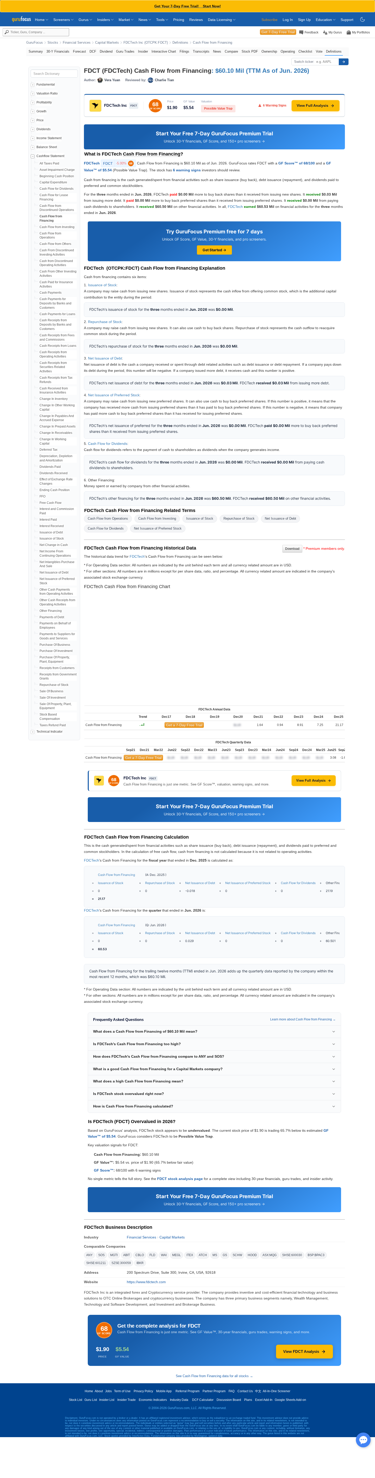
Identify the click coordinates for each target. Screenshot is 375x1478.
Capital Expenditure (53, 182)
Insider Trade (126, 1400)
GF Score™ (104, 1170)
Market (125, 20)
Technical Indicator (49, 731)
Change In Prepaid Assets (58, 426)
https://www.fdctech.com (146, 1282)
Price (40, 120)
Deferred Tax (48, 449)
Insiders (104, 20)
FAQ (231, 1391)
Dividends (43, 129)
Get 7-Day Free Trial (278, 32)
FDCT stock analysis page (180, 1179)
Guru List (90, 1400)
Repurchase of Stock (54, 685)
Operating (288, 51)
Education (324, 20)
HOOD (252, 1255)
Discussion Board (229, 1400)
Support (347, 20)
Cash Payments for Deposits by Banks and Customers (55, 303)
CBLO (139, 1255)
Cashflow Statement (50, 156)
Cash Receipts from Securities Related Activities (53, 367)
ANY (89, 1255)
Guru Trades (125, 51)
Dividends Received (54, 473)
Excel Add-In (263, 1400)
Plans (248, 1400)
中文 (258, 1391)
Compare (231, 51)
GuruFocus (34, 42)
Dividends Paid (50, 467)
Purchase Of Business (55, 645)
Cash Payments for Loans (57, 314)
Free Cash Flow (50, 503)
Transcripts (201, 51)
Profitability (44, 102)
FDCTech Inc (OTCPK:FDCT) (145, 42)
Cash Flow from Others (55, 244)
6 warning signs (187, 170)
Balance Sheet (46, 147)
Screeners (62, 20)
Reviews (196, 20)
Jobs (108, 1391)
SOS (101, 1255)
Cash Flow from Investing (57, 227)
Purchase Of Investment (56, 651)
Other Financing (51, 611)
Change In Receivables (56, 433)
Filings (184, 51)
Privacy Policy (143, 1391)
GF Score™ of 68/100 (296, 163)
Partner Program (214, 1391)
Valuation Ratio (47, 93)
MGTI (114, 1255)
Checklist (305, 51)
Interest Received (52, 526)
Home (40, 20)
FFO (42, 496)
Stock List (75, 1400)
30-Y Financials (57, 51)
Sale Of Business (51, 691)
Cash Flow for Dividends (56, 188)
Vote (319, 51)
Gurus (84, 20)
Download (292, 549)
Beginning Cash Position (57, 176)
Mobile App (164, 1391)
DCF (93, 51)
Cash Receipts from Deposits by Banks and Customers (55, 324)
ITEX (189, 1255)
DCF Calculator (203, 1400)
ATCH (203, 1255)
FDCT (117, 163)
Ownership (269, 51)
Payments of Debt (52, 617)
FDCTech (92, 163)
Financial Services (77, 42)
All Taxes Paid (49, 163)
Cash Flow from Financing (212, 42)
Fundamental (45, 84)
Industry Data (179, 1400)
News (143, 20)
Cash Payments (50, 292)
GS (225, 1255)
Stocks (52, 42)
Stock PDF (250, 51)
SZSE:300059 (121, 1263)
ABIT (126, 1255)
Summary (36, 51)
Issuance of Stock (52, 538)
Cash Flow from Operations (108, 518)
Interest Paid (48, 519)
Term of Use (122, 1391)
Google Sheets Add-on (290, 1400)
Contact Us (245, 1391)
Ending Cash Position (55, 490)
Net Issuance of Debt (54, 572)
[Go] (343, 61)
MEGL (176, 1255)
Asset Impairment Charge (57, 170)
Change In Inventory (54, 399)
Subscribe (269, 20)
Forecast (79, 51)
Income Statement (48, 138)
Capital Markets (107, 42)
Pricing (178, 20)
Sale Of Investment (53, 697)
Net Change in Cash (54, 545)
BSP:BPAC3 (316, 1255)
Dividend (106, 51)
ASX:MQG (269, 1255)
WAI (164, 1255)
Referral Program (187, 1391)
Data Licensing (220, 20)
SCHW (237, 1255)
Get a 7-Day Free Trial (184, 725)
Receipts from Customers (57, 668)
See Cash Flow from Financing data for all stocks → (214, 1376)
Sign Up (304, 20)
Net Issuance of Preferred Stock (114, 395)
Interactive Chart (164, 51)
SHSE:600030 (292, 1255)
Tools (161, 20)
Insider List (106, 1400)
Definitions (180, 42)
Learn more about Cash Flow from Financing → (303, 1019)
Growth (41, 111)
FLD (152, 1255)
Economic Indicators (153, 1400)
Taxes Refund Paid (53, 725)
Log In (288, 20)
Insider (143, 51)
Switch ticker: (304, 62)
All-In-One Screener (276, 1391)
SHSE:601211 (96, 1263)
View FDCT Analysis (301, 1351)
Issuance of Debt (51, 532)
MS (214, 1255)
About (99, 1391)
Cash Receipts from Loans (58, 346)
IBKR (140, 1263)
